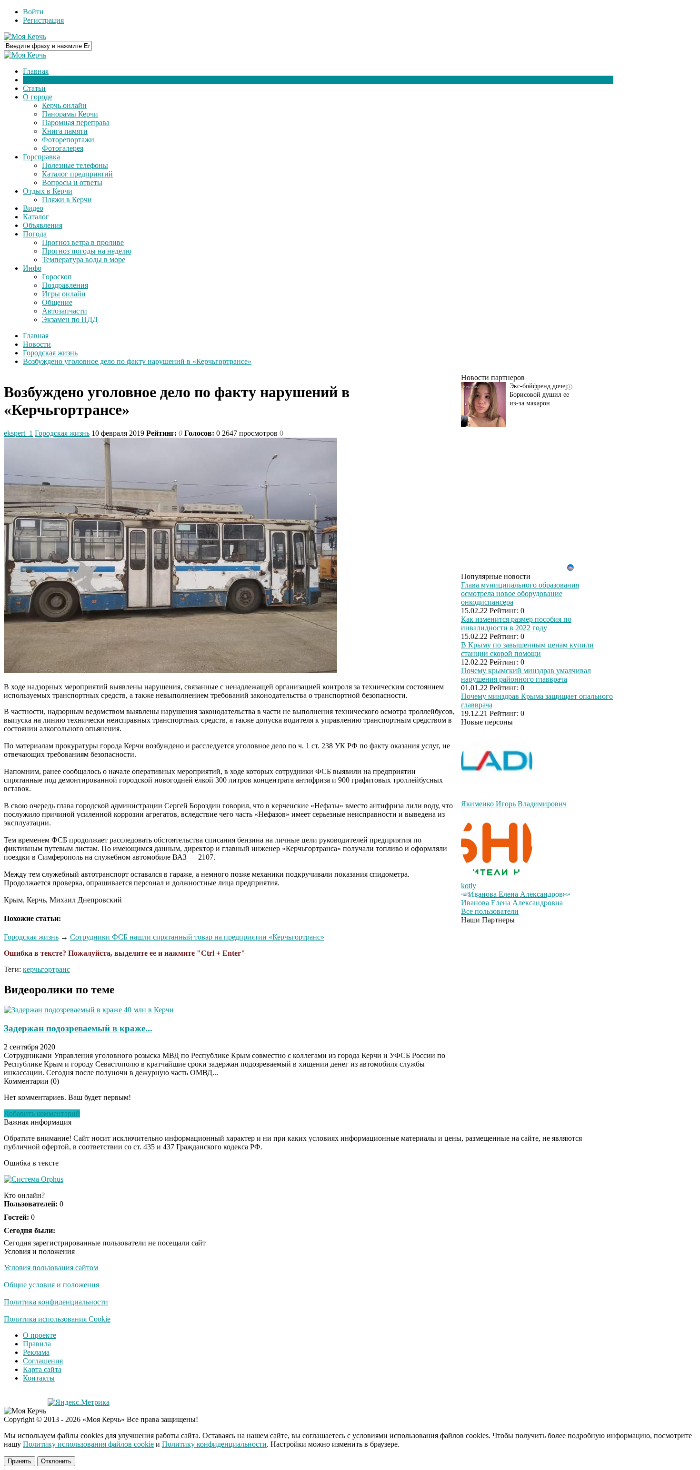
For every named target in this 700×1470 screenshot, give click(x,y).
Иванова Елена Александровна (512, 903)
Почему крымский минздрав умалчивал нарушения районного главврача (526, 674)
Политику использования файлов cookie (88, 1444)
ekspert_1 (18, 433)
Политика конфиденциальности (56, 1302)
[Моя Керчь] (25, 36)
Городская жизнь (62, 433)
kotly (468, 886)
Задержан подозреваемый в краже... (78, 1028)
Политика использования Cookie (57, 1319)
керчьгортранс (46, 969)
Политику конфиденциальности (214, 1444)
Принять (19, 1461)
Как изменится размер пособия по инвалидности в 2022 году (516, 623)
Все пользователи (490, 911)
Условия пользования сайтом (51, 1268)
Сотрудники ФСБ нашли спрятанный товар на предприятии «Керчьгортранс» (197, 937)
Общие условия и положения (51, 1285)
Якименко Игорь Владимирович (514, 804)
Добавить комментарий (42, 1113)
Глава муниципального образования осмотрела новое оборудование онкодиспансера (520, 593)
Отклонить (56, 1461)
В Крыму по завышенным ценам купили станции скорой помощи (527, 649)
